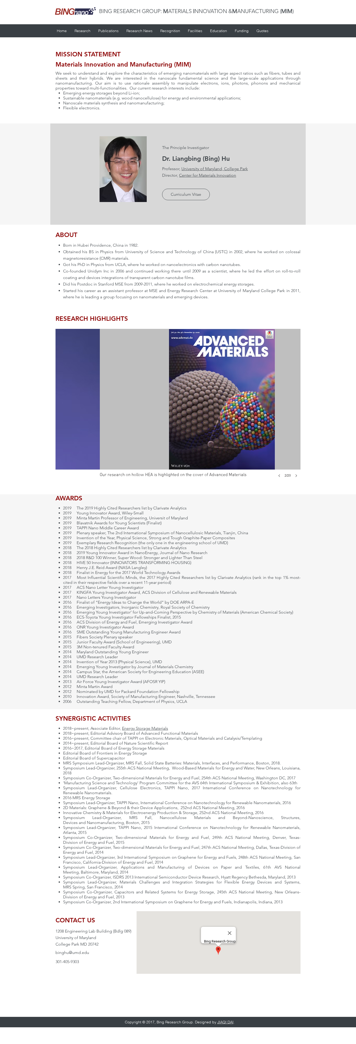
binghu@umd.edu (72, 952)
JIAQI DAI (225, 1022)
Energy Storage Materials (145, 728)
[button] (186, 194)
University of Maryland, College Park (214, 168)
